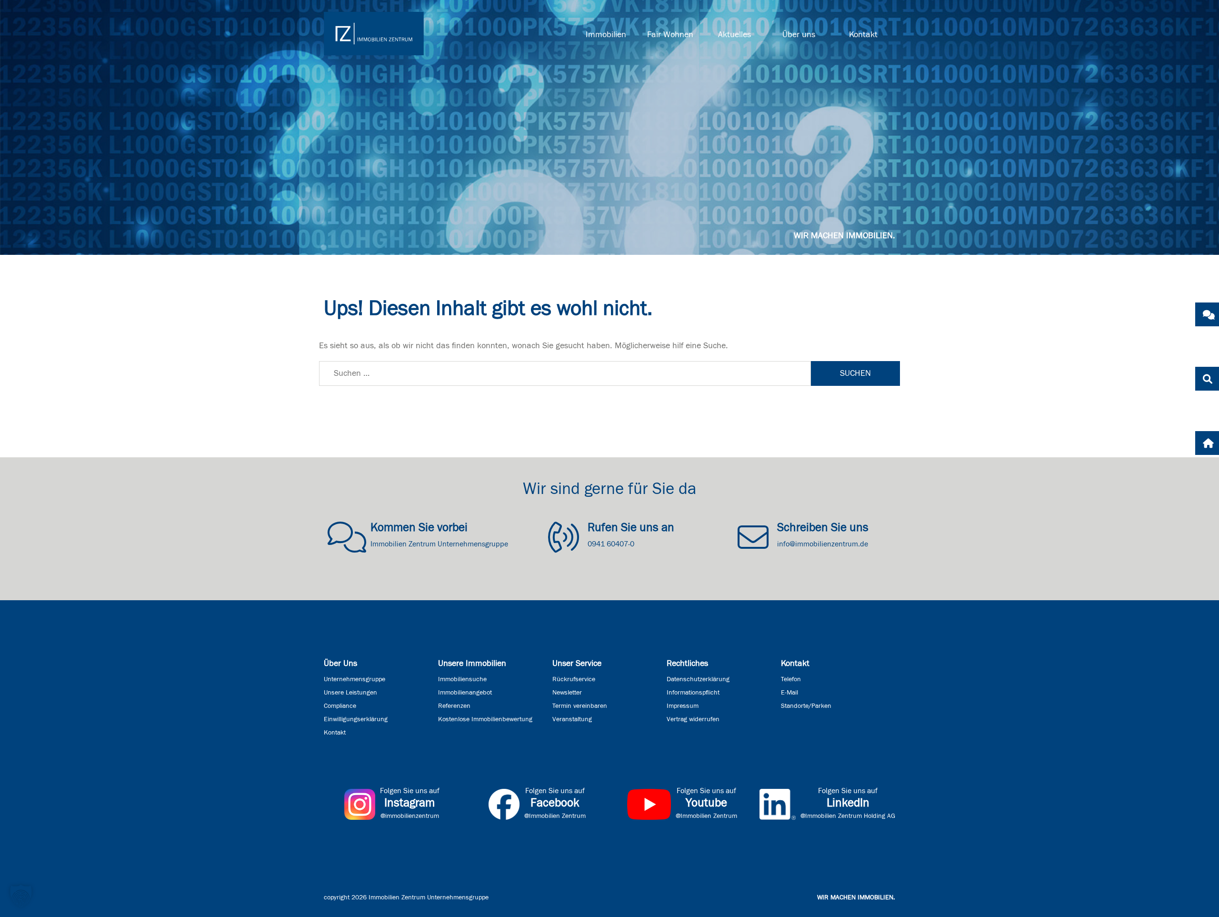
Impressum (683, 706)
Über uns (798, 34)
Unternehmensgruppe (354, 679)
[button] (21, 896)
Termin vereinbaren (579, 706)
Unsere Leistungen (350, 692)
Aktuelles (734, 34)
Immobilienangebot (465, 692)
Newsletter (567, 692)
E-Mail (789, 692)
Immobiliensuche (462, 679)
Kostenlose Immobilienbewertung (485, 719)
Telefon (791, 679)
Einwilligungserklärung (356, 719)
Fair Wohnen (670, 34)
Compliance (340, 706)
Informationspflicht (693, 692)
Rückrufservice (573, 679)
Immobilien (606, 34)
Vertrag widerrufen (693, 719)
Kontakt (863, 34)
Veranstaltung (572, 719)
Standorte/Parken (806, 706)
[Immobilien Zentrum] (374, 33)
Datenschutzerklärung (698, 679)
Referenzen (454, 706)
